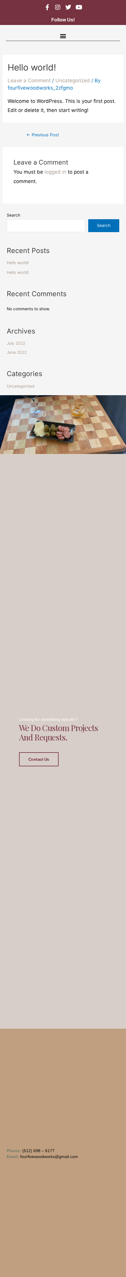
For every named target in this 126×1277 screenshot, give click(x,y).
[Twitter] (68, 7)
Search (13, 215)
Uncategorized (72, 80)
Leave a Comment (29, 80)
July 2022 (16, 343)
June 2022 (17, 352)
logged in (55, 172)
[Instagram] (58, 7)
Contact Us (39, 759)
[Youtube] (79, 7)
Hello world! (18, 262)
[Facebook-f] (47, 7)
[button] (63, 36)
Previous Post (42, 135)
